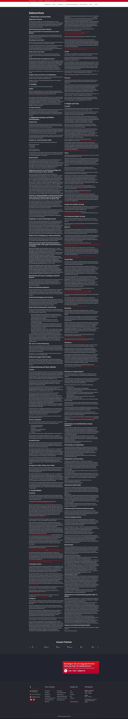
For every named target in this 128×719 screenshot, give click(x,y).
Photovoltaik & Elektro (49, 699)
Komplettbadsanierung (61, 692)
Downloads (72, 694)
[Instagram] (34, 700)
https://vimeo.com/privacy (82, 188)
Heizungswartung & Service (50, 698)
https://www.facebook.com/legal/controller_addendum (40, 534)
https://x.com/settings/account (42, 596)
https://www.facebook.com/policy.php (55, 550)
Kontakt (96, 4)
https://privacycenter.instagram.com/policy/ (73, 33)
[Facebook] (31, 700)
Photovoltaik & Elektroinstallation (71, 4)
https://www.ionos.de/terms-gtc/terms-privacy (38, 95)
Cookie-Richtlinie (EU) (74, 701)
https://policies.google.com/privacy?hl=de (88, 140)
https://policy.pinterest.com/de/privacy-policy (73, 101)
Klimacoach (47, 701)
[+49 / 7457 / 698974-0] (65, 670)
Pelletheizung (47, 696)
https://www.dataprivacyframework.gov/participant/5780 (75, 150)
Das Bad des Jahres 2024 (62, 698)
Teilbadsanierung (60, 694)
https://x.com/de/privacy (34, 584)
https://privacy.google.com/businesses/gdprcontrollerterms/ (76, 290)
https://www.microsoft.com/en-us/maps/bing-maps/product (76, 340)
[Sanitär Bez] (35, 647)
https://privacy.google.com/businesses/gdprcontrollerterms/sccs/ (77, 292)
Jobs (71, 690)
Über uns (90, 4)
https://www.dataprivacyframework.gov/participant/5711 (75, 202)
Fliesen (54, 4)
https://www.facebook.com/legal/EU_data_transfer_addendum (41, 548)
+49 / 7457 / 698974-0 (76, 671)
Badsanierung (47, 4)
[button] (30, 647)
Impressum (72, 698)
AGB (71, 696)
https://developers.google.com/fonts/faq (72, 212)
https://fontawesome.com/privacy (77, 224)
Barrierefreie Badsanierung (62, 696)
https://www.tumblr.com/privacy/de (71, 75)
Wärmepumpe (47, 694)
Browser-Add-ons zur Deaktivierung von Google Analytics (82, 418)
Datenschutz (72, 699)
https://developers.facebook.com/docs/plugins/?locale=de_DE (41, 502)
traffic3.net (69, 421)
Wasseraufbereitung (83, 4)
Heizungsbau (60, 4)
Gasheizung (47, 692)
